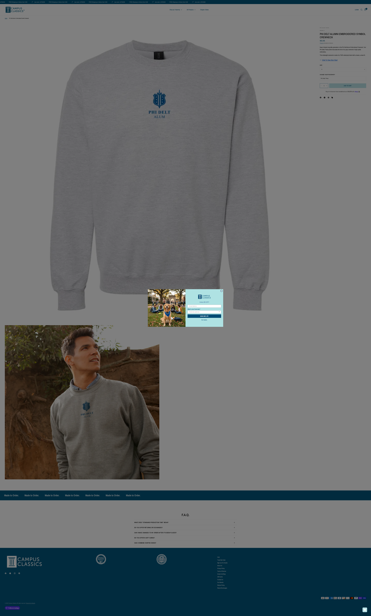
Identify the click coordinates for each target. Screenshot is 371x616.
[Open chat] (364, 610)
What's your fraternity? (194, 309)
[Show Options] (219, 312)
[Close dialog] (221, 291)
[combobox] (203, 312)
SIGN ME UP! (204, 316)
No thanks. (204, 320)
